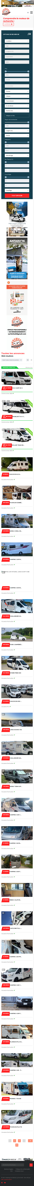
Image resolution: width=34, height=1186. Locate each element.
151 (17, 1145)
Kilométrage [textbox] (9, 155)
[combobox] (17, 41)
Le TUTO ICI (7, 24)
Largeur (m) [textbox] (9, 130)
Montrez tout (29, 367)
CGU (11, 1171)
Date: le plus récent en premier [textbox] (11, 360)
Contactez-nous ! (19, 1171)
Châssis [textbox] (8, 96)
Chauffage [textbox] (9, 190)
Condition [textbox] (8, 41)
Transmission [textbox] (10, 101)
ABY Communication (6, 1179)
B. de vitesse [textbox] (9, 106)
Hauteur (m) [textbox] (9, 111)
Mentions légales (8, 1169)
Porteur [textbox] (8, 91)
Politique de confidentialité (23, 1169)
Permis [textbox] (8, 135)
